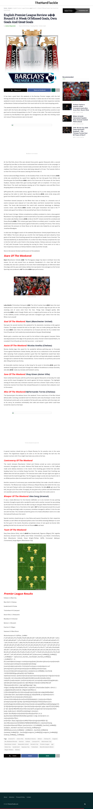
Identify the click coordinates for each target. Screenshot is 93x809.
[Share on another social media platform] (58, 90)
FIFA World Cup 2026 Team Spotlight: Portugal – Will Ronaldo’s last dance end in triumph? (75, 94)
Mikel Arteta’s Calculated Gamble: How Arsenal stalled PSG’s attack (80, 118)
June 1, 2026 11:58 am (69, 99)
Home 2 (10, 8)
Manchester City (46, 741)
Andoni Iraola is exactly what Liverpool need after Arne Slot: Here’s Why (81, 107)
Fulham (28, 741)
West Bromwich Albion (46, 747)
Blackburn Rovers (30, 739)
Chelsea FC (47, 739)
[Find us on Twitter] (85, 804)
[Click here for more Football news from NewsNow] (70, 10)
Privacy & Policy (20, 797)
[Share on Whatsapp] (53, 90)
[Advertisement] (32, 773)
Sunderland (16, 747)
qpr (52, 744)
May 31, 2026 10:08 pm (78, 137)
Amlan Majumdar (10, 26)
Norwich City (34, 744)
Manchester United (10, 744)
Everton (21, 741)
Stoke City (8, 747)
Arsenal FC (11, 739)
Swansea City (25, 747)
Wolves (17, 749)
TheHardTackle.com (13, 804)
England (55, 739)
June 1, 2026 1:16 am (78, 112)
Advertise (11, 797)
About (5, 797)
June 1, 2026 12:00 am (78, 124)
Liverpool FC (36, 741)
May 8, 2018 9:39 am (24, 26)
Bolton (40, 739)
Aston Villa (20, 739)
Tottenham (34, 747)
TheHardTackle (46, 2)
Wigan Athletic (9, 749)
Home (5, 8)
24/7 (87, 10)
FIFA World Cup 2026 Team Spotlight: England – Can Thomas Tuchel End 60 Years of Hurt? (80, 131)
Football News (82, 10)
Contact (29, 797)
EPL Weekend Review (11, 741)
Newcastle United (23, 744)
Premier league (44, 744)
